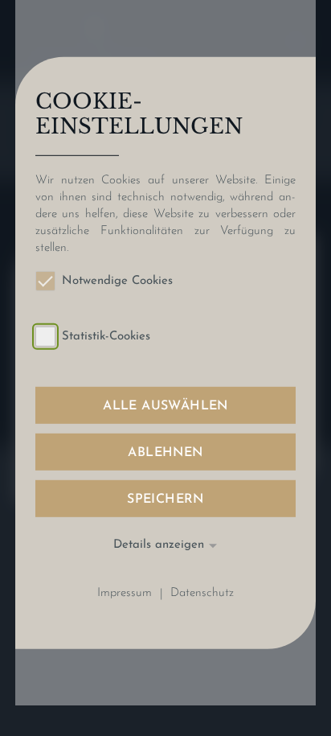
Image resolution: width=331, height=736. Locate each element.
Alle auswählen (165, 406)
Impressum (124, 594)
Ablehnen (165, 452)
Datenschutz (202, 594)
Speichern (165, 499)
